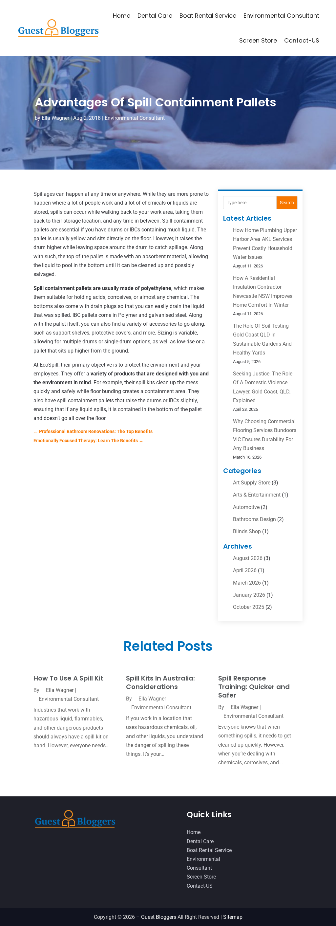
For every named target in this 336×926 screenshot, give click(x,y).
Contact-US (301, 40)
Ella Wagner (55, 118)
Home (121, 15)
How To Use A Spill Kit (68, 678)
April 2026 (245, 570)
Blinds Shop (247, 531)
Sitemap (232, 917)
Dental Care (154, 15)
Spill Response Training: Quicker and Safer (254, 687)
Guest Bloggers (158, 917)
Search (287, 202)
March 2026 (247, 583)
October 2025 (248, 607)
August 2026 (247, 558)
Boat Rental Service (207, 15)
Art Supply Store (251, 483)
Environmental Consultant (281, 15)
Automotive (246, 507)
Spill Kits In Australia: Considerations (160, 682)
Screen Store (258, 40)
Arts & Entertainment (257, 495)
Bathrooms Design (254, 519)
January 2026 (249, 595)
